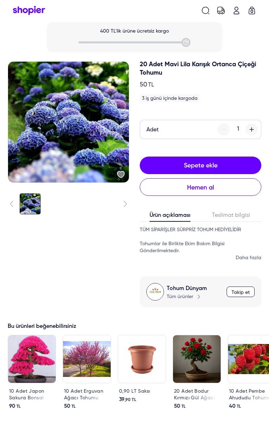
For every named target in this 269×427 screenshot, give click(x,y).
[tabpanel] (200, 243)
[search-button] (205, 10)
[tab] (170, 217)
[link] (32, 372)
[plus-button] (252, 129)
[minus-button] (224, 129)
